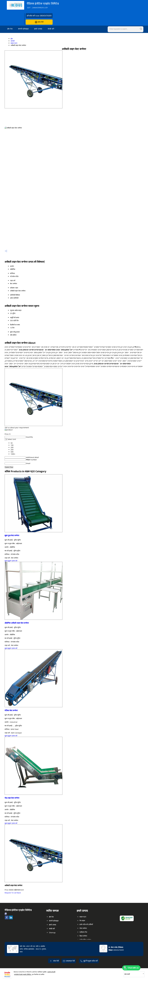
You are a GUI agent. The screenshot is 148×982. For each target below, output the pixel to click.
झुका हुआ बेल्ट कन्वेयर (12, 535)
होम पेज (10, 29)
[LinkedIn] (11, 918)
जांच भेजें (40, 22)
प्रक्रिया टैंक (83, 932)
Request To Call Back (13, 893)
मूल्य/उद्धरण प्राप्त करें (11, 561)
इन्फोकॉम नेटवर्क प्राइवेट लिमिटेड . (23, 974)
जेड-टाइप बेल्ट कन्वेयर (12, 798)
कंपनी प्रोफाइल (23, 29)
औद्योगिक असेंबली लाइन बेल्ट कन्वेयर (17, 623)
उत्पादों (12, 41)
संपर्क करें (51, 29)
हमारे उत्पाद (38, 29)
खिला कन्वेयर (83, 936)
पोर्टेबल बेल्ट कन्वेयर (11, 710)
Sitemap (52, 932)
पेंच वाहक (82, 920)
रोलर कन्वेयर (83, 928)
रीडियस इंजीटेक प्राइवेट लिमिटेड (43, 5)
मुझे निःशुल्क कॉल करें (90, 961)
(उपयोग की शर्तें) (51, 972)
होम (12, 39)
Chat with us (133, 968)
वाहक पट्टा (14, 43)
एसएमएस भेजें (70, 961)
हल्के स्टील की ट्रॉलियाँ (86, 924)
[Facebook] (7, 918)
